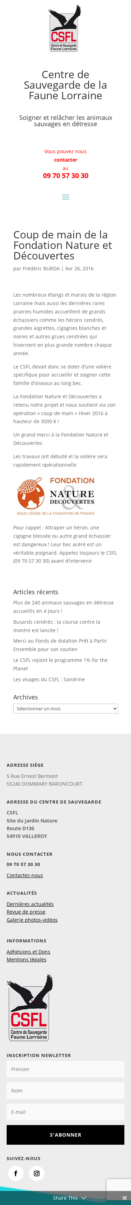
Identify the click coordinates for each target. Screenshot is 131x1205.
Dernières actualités (30, 904)
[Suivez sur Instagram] (36, 1173)
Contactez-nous (25, 875)
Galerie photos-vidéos (32, 919)
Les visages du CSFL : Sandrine (49, 679)
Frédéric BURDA (41, 268)
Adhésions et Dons (28, 951)
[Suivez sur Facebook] (15, 1173)
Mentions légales (26, 959)
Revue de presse (26, 911)
